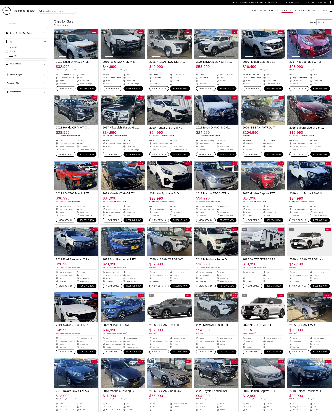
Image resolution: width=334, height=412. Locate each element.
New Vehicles (267, 11)
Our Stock (287, 11)
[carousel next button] (95, 44)
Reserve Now (87, 89)
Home (254, 11)
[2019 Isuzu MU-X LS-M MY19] (309, 175)
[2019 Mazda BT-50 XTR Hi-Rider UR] (216, 175)
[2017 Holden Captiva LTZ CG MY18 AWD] (263, 175)
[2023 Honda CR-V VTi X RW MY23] (76, 110)
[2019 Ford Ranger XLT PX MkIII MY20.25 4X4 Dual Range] (123, 241)
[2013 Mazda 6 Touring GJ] (123, 373)
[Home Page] (6, 11)
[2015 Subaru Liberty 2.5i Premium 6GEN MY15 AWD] (309, 110)
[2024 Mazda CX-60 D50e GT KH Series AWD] (76, 307)
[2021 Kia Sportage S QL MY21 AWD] (169, 175)
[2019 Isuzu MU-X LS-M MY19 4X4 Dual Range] (123, 44)
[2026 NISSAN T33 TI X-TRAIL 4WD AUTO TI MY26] (169, 307)
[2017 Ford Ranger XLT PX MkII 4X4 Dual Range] (76, 241)
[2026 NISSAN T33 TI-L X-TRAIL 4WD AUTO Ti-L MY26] (216, 307)
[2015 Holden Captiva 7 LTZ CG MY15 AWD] (263, 373)
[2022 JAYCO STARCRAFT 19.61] (263, 241)
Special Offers (307, 11)
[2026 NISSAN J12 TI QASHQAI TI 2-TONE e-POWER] (169, 373)
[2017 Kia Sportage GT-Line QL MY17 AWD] (309, 44)
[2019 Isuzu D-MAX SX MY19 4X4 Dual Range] (76, 44)
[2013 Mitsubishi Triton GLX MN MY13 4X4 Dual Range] (216, 241)
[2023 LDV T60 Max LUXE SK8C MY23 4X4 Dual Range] (76, 175)
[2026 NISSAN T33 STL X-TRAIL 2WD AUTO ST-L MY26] (309, 241)
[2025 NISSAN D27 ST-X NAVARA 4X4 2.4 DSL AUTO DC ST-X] (309, 307)
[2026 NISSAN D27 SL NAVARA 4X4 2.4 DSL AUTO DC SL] (169, 44)
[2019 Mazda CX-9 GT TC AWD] (123, 175)
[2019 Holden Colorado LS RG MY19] (263, 44)
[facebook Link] (330, 2)
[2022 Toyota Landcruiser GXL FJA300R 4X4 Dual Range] (216, 373)
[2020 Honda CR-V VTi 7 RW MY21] (169, 110)
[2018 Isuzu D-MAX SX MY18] (216, 110)
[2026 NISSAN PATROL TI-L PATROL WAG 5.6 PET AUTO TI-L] (263, 307)
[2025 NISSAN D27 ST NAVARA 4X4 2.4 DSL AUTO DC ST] (216, 44)
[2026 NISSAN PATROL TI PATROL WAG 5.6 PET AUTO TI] (263, 110)
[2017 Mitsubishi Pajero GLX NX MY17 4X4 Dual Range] (123, 110)
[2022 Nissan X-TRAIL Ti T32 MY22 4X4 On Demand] (123, 307)
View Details (66, 89)
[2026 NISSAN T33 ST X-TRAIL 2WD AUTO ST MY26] (169, 241)
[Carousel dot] (62, 56)
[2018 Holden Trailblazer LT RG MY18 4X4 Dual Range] (309, 373)
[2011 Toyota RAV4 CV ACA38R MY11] (76, 373)
